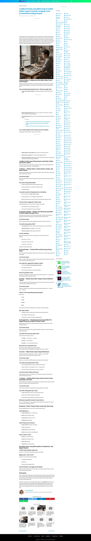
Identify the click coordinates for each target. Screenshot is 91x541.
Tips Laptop (67, 63)
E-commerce (59, 87)
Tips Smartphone (68, 71)
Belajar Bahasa (60, 47)
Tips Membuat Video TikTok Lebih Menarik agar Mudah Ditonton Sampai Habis (50, 513)
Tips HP (66, 59)
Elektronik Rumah (60, 100)
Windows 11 (67, 106)
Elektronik (59, 98)
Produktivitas (59, 234)
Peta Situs (30, 536)
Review (58, 253)
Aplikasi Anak (59, 38)
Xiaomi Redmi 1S (68, 161)
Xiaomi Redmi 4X (68, 180)
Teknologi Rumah (68, 39)
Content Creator (60, 78)
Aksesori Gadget (60, 22)
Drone (58, 85)
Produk (58, 229)
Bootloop (59, 61)
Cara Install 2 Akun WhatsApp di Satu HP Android (66, 263)
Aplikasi (33, 1)
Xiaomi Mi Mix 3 (68, 140)
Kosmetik (59, 166)
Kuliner (58, 168)
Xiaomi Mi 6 (67, 124)
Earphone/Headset (59, 90)
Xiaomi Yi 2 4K (68, 246)
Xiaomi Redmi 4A (68, 178)
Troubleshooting (68, 75)
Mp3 (58, 192)
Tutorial (38, 1)
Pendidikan (59, 212)
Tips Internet (67, 61)
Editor (58, 96)
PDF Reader (59, 207)
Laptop (58, 171)
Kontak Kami (48, 536)
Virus (66, 97)
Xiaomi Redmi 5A (68, 187)
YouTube (67, 252)
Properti (58, 239)
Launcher (59, 173)
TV (65, 85)
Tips (66, 48)
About (43, 536)
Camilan (58, 67)
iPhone (58, 143)
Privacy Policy (54, 536)
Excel (58, 106)
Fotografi (59, 116)
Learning (59, 175)
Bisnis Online (59, 54)
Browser (58, 63)
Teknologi (67, 37)
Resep (58, 251)
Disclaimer (61, 536)
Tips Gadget (67, 57)
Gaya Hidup (59, 125)
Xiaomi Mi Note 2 (68, 142)
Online (58, 197)
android (58, 28)
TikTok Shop (67, 47)
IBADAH (58, 137)
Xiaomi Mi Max (68, 137)
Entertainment (59, 104)
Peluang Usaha (60, 208)
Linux (58, 177)
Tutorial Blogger (68, 79)
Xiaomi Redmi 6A (68, 189)
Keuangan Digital (60, 155)
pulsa (58, 243)
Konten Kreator (60, 162)
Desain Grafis (59, 82)
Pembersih (59, 210)
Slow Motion (67, 26)
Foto (58, 114)
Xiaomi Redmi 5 (68, 182)
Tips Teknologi (68, 73)
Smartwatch (67, 32)
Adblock (58, 15)
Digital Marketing (60, 84)
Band (58, 43)
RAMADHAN (59, 245)
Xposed (66, 250)
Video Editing (67, 93)
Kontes (58, 164)
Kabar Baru (59, 145)
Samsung (67, 17)
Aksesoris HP (60, 24)
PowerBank (59, 227)
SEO (66, 22)
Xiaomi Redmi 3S (68, 167)
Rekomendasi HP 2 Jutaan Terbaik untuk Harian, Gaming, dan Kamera (22, 513)
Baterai (58, 45)
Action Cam (59, 13)
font (58, 112)
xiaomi (66, 110)
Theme (66, 43)
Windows (67, 104)
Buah (58, 65)
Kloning (58, 160)
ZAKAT (66, 254)
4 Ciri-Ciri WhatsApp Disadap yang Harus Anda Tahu (66, 267)
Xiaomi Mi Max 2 (68, 138)
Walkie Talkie (67, 100)
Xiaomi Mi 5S (67, 122)
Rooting (66, 13)
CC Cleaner (59, 71)
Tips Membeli (68, 64)
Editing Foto (59, 94)
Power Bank (59, 226)
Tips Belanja (67, 53)
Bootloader (59, 59)
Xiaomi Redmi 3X (68, 169)
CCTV (58, 72)
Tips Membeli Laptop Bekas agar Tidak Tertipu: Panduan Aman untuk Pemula (41, 513)
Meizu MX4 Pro (60, 184)
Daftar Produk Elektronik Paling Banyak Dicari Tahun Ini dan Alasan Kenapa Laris (41, 525)
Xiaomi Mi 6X (67, 126)
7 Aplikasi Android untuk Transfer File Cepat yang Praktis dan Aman (37, 126)
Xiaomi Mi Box (68, 135)
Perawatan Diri (60, 219)
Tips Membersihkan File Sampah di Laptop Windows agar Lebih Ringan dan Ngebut (23, 525)
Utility (66, 91)
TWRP (66, 87)
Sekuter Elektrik (68, 19)
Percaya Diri (59, 224)
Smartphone (67, 30)
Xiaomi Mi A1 (67, 130)
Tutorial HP (67, 80)
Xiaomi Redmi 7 (68, 191)
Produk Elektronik (45, 1)
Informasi (59, 139)
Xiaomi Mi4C (67, 146)
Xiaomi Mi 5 (67, 121)
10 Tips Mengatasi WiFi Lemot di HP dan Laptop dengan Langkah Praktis (50, 525)
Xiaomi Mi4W (67, 150)
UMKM (66, 89)
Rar (58, 247)
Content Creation (60, 76)
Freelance (59, 118)
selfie (66, 21)
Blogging (59, 57)
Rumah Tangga (68, 15)
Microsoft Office (60, 188)
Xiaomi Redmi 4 (68, 171)
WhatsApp (67, 102)
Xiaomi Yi (67, 244)
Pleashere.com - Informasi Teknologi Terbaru (48, 539)
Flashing (58, 110)
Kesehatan (59, 153)
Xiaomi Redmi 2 (68, 163)
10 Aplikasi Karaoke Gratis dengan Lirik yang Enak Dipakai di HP (31, 525)
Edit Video (59, 92)
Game (58, 121)
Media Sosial (59, 181)
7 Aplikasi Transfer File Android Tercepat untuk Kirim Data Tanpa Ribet (38, 121)
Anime (58, 32)
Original (58, 199)
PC (57, 205)
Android (58, 30)
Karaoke (58, 147)
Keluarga (59, 151)
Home (28, 1)
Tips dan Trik (67, 55)
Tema (66, 41)
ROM (58, 255)
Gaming (58, 123)
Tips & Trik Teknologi (55, 1)
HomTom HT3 (59, 135)
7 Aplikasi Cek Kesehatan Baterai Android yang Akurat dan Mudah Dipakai (37, 124)
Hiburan (58, 134)
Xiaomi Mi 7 (67, 128)
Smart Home (67, 28)
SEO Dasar (67, 24)
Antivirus (59, 34)
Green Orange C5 (60, 130)
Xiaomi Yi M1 (67, 248)
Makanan (59, 179)
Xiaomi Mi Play (68, 144)
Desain (58, 80)
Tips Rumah (67, 69)
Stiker (66, 35)
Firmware (59, 108)
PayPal (58, 203)
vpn (66, 98)
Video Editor (67, 95)
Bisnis (58, 52)
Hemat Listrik (59, 132)
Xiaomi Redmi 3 (68, 165)
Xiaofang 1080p (68, 108)
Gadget (58, 119)
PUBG (58, 241)
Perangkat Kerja (60, 217)
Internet (58, 141)
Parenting (59, 201)
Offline (58, 195)
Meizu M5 (59, 182)
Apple (58, 40)
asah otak (59, 41)
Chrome (58, 74)
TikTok (66, 45)
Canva (58, 69)
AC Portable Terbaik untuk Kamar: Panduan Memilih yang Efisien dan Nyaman (32, 513)
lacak (58, 169)
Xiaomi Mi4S (67, 148)
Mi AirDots (59, 186)
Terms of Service (37, 536)
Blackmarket (59, 56)
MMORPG (59, 190)
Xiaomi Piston (68, 156)
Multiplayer (59, 194)
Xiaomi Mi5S (67, 151)
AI (57, 20)
